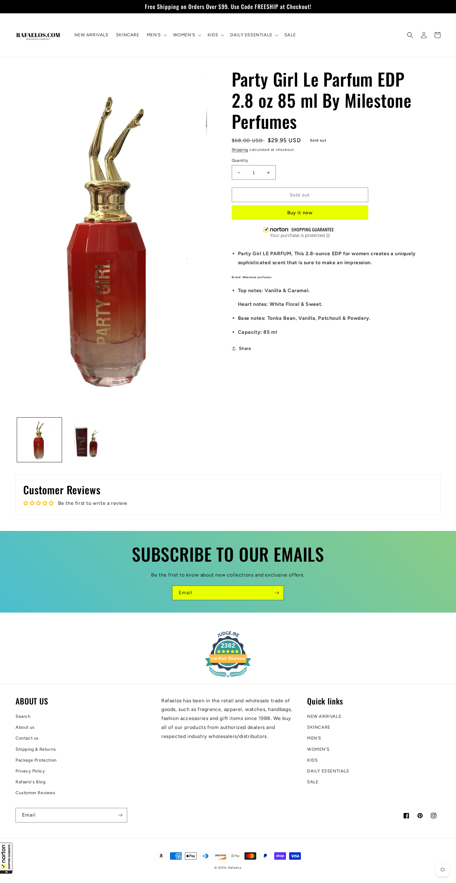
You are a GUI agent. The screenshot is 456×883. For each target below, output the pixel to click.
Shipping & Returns (36, 749)
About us (25, 727)
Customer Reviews (36, 792)
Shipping (240, 149)
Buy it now (300, 212)
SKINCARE (318, 727)
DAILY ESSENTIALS (328, 771)
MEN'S (314, 738)
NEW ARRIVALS (324, 716)
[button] (6, 858)
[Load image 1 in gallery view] (39, 440)
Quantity (240, 160)
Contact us (27, 738)
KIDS (312, 760)
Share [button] (245, 348)
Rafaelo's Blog (30, 782)
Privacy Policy (30, 771)
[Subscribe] (277, 593)
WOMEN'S (318, 749)
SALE (312, 782)
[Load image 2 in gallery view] (87, 440)
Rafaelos (235, 868)
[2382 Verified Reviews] (228, 678)
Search (23, 716)
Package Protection (36, 760)
